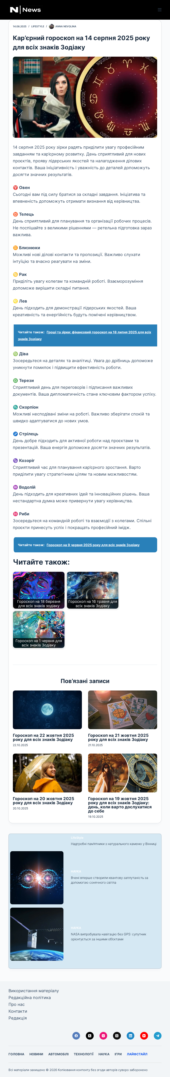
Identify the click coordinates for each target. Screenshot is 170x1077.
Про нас (16, 1004)
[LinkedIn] (131, 1036)
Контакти (17, 1011)
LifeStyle (37, 26)
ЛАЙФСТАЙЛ (137, 1054)
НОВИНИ (36, 1054)
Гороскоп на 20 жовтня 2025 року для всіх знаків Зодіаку (43, 800)
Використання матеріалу (33, 990)
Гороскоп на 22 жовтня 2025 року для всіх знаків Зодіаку (43, 737)
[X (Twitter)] (90, 1036)
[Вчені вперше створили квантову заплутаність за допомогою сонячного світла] (36, 877)
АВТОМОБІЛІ (58, 1054)
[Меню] (160, 10)
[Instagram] (103, 1036)
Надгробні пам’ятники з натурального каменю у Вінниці (114, 844)
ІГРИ (118, 1054)
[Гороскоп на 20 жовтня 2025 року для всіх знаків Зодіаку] (47, 773)
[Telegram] (158, 1036)
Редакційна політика (29, 997)
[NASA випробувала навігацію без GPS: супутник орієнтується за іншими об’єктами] (36, 934)
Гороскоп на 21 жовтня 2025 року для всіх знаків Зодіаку (118, 737)
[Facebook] (76, 1036)
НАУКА (76, 871)
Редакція (17, 1018)
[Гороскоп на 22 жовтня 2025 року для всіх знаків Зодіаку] (47, 709)
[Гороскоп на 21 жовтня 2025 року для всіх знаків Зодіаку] (122, 709)
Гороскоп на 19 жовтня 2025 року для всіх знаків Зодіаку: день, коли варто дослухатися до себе (120, 805)
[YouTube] (144, 1036)
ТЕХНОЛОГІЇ (83, 1054)
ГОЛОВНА (16, 1054)
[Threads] (117, 1036)
